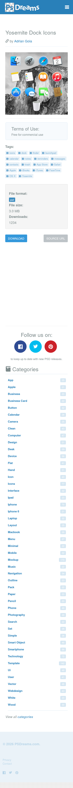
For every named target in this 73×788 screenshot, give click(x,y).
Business (36, 394)
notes (27, 158)
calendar (14, 158)
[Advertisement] (36, 284)
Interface (36, 490)
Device (36, 456)
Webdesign (36, 691)
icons (12, 153)
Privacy (7, 760)
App (36, 380)
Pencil (36, 601)
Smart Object (36, 642)
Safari (56, 164)
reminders (42, 158)
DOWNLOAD (16, 238)
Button (36, 408)
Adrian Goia (23, 40)
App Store (42, 164)
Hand (36, 470)
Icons (36, 484)
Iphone (36, 504)
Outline (36, 580)
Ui (36, 670)
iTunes (39, 170)
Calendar (36, 414)
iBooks (25, 170)
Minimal (36, 546)
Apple (12, 170)
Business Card (36, 401)
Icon (36, 477)
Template (36, 663)
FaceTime (54, 170)
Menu (36, 539)
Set (36, 628)
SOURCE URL (55, 238)
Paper (36, 594)
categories (25, 716)
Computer (36, 435)
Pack (36, 587)
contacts (13, 164)
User (36, 677)
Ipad (36, 497)
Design (36, 442)
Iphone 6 (36, 511)
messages (59, 158)
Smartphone (36, 649)
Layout (36, 525)
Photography (36, 615)
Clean (36, 428)
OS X (12, 176)
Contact (7, 763)
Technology (36, 656)
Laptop (36, 518)
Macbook (36, 532)
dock (23, 153)
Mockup (36, 560)
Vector (36, 684)
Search (36, 622)
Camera (36, 421)
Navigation (36, 573)
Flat (36, 463)
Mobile (36, 553)
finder (35, 153)
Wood (36, 704)
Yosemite (26, 176)
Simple (36, 635)
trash (27, 164)
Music (36, 566)
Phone (36, 608)
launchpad (50, 153)
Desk (36, 449)
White (36, 698)
